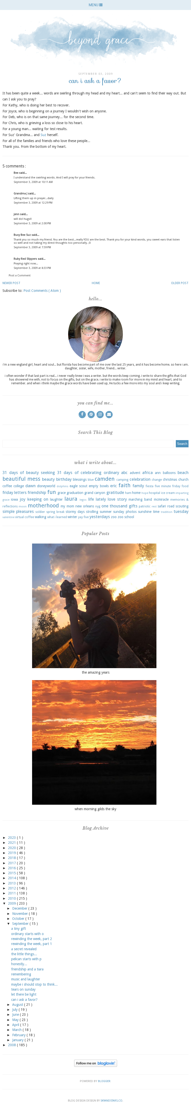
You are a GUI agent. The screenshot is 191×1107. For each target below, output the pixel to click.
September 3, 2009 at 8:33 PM (32, 268)
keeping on (37, 499)
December (20, 908)
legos (83, 499)
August (18, 1005)
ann (158, 473)
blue (91, 479)
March (17, 1030)
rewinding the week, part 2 (31, 939)
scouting (182, 506)
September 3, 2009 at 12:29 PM (33, 202)
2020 (12, 848)
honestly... (19, 964)
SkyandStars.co (111, 1100)
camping (122, 479)
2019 (12, 853)
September (21, 924)
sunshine (144, 512)
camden (105, 478)
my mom (67, 506)
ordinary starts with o (27, 934)
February (19, 1035)
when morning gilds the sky (95, 809)
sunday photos (124, 512)
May (16, 1020)
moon (23, 506)
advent (135, 473)
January (18, 1040)
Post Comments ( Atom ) (42, 291)
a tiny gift (18, 929)
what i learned (57, 517)
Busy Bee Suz (23, 235)
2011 (12, 893)
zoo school (126, 517)
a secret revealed (24, 949)
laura (70, 498)
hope (145, 493)
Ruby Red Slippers (26, 258)
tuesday (181, 511)
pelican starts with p (26, 959)
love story (117, 499)
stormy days (75, 512)
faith (124, 485)
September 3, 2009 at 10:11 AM (33, 182)
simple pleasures (18, 511)
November (20, 914)
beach (183, 472)
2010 (12, 898)
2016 (12, 868)
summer (106, 512)
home (136, 493)
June (16, 1015)
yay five (83, 517)
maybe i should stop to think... (34, 984)
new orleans (84, 506)
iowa (14, 499)
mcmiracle (161, 499)
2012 (12, 888)
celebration (140, 479)
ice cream (168, 493)
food (185, 486)
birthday (64, 479)
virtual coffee (24, 517)
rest (154, 506)
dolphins (62, 486)
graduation (75, 493)
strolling (92, 512)
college (18, 486)
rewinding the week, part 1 (31, 944)
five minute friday (167, 486)
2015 (12, 873)
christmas (170, 479)
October (18, 919)
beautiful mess (21, 478)
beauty (48, 479)
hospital (154, 493)
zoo (114, 517)
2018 (12, 858)
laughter (56, 499)
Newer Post (11, 283)
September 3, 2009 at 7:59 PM (32, 247)
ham (128, 493)
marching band (140, 499)
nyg (97, 506)
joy (22, 499)
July (15, 1010)
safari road (166, 506)
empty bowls (98, 486)
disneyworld (46, 486)
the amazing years (95, 672)
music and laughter (25, 979)
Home (96, 283)
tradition (166, 512)
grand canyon (94, 493)
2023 (12, 838)
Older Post (180, 283)
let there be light (23, 994)
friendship (37, 492)
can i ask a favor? (24, 1000)
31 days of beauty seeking (28, 472)
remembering (21, 974)
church (183, 479)
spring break (55, 512)
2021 (12, 843)
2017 (12, 863)
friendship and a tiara (27, 969)
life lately (97, 499)
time (156, 512)
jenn (17, 214)
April (16, 1025)
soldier (40, 512)
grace (61, 493)
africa (147, 472)
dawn (30, 485)
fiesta (149, 486)
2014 (12, 878)
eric (113, 485)
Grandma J (21, 193)
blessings (80, 479)
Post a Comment (20, 275)
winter (72, 517)
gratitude (115, 492)
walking (40, 517)
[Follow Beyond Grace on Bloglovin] (95, 1066)
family (138, 485)
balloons (169, 473)
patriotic (144, 506)
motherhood (43, 505)
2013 (12, 883)
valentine (8, 517)
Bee (16, 172)
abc (124, 472)
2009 (12, 903)
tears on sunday (23, 989)
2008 (12, 1045)
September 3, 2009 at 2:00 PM (32, 223)
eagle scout (78, 486)
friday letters (14, 492)
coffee (7, 486)
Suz (43, 135)
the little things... (24, 954)
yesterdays (100, 516)
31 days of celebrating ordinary (88, 472)
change (157, 479)
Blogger (104, 1081)
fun (51, 492)
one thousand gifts (119, 505)
